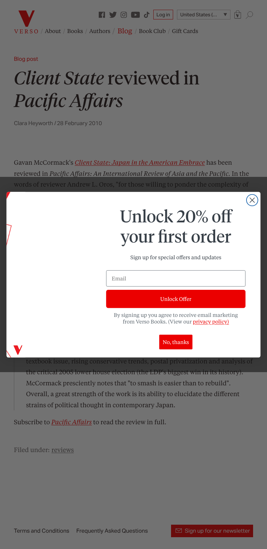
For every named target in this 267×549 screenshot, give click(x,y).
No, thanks (176, 341)
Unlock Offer (175, 298)
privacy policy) (211, 321)
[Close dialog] (252, 200)
